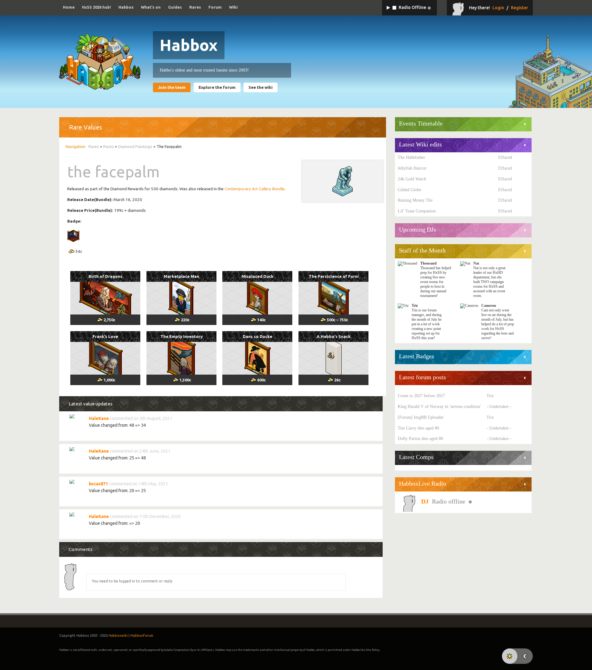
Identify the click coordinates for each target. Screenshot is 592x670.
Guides (175, 7)
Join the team (172, 87)
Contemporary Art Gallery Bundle (254, 189)
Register (519, 7)
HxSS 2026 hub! (96, 7)
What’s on (151, 7)
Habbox (126, 7)
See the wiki (261, 87)
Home (69, 7)
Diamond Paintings (135, 146)
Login (498, 7)
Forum (215, 7)
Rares (195, 7)
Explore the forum (217, 87)
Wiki (233, 7)
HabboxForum (141, 635)
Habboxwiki (118, 635)
